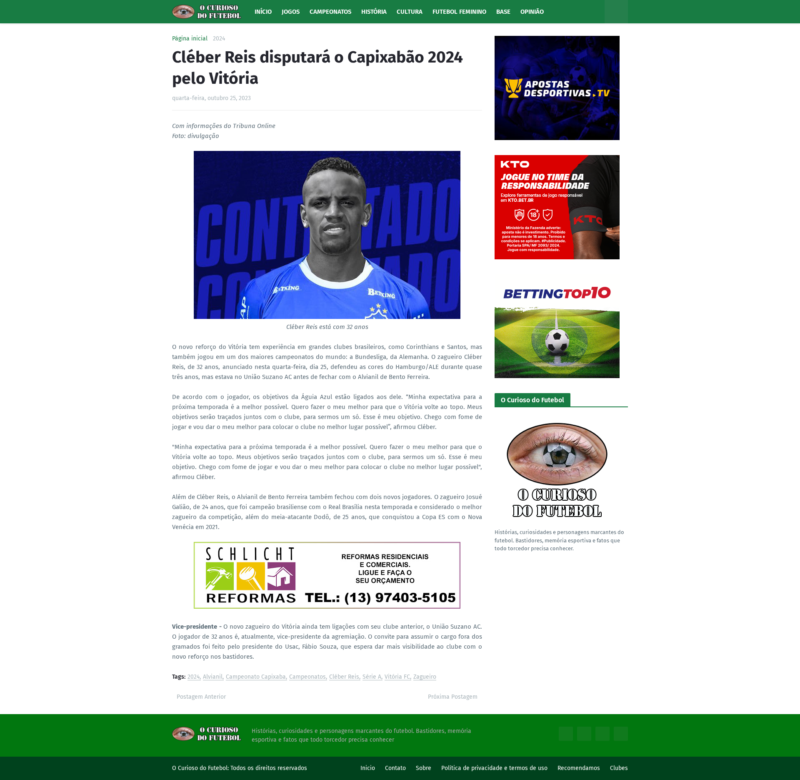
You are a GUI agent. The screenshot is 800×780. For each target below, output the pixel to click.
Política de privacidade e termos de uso (494, 768)
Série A (371, 677)
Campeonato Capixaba (256, 677)
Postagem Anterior (201, 696)
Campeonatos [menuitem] (330, 11)
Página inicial (190, 39)
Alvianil (212, 677)
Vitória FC (397, 677)
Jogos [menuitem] (291, 11)
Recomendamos (579, 768)
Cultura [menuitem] (409, 11)
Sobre (423, 768)
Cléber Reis (344, 677)
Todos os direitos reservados (268, 768)
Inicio (367, 768)
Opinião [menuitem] (532, 11)
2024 (219, 39)
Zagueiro (424, 677)
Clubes (619, 768)
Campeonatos (307, 677)
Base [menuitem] (503, 11)
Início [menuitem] (263, 11)
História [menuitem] (374, 11)
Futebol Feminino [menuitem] (459, 11)
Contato (395, 768)
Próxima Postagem (453, 696)
